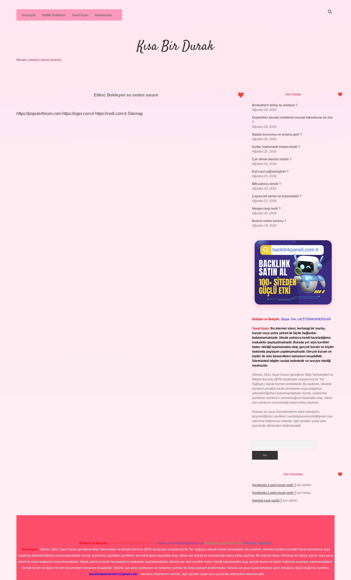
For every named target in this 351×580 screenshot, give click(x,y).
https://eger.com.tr (78, 113)
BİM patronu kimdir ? (266, 184)
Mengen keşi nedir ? (266, 208)
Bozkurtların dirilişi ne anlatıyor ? (275, 105)
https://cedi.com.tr (111, 113)
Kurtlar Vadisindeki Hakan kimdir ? (276, 147)
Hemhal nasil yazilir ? (267, 500)
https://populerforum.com (38, 113)
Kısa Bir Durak (175, 46)
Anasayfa (29, 15)
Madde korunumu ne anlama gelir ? (277, 134)
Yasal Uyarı (80, 15)
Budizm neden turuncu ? (269, 221)
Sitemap (135, 113)
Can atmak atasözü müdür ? (271, 159)
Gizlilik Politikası (54, 15)
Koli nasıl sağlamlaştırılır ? (270, 171)
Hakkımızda (103, 15)
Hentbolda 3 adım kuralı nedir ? (274, 485)
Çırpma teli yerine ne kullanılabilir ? (276, 196)
